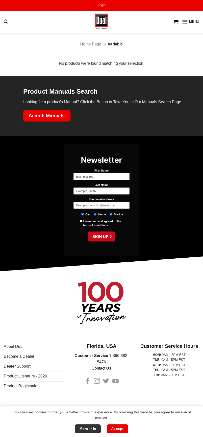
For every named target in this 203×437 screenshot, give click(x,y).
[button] (101, 5)
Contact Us (101, 368)
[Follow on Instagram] (97, 381)
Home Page (90, 44)
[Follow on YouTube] (115, 381)
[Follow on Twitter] (106, 381)
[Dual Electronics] (101, 22)
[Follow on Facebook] (87, 381)
